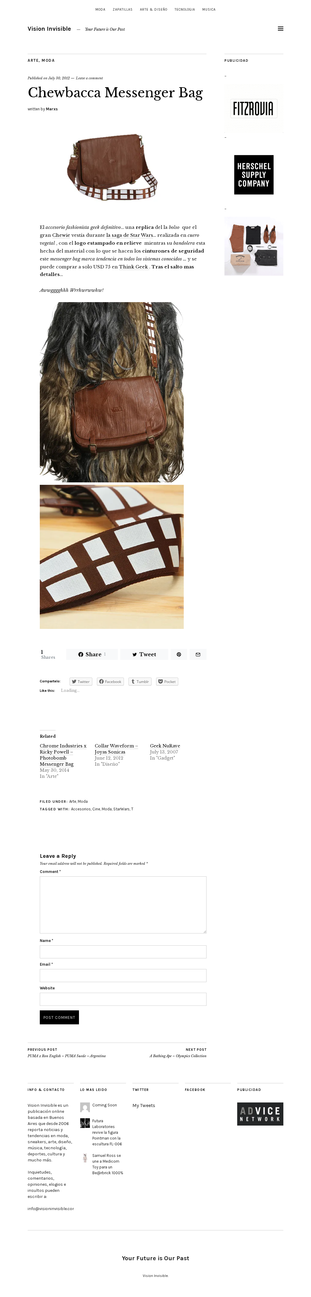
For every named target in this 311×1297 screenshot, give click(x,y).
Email (46, 964)
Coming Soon (104, 1105)
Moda (100, 10)
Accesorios (81, 809)
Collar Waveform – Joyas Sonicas (116, 749)
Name (46, 940)
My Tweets (143, 1105)
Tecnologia (185, 10)
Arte (33, 60)
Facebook (195, 1090)
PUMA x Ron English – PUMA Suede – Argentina (67, 1053)
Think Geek (134, 267)
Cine (96, 809)
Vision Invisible (49, 28)
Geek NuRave (165, 746)
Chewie (61, 235)
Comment (50, 871)
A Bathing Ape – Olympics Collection (178, 1053)
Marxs (52, 109)
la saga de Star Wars (129, 235)
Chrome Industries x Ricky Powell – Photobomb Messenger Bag (63, 755)
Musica (209, 10)
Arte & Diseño (153, 10)
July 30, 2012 (59, 78)
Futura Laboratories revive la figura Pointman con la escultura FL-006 (107, 1132)
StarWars (121, 809)
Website (47, 988)
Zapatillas (123, 10)
